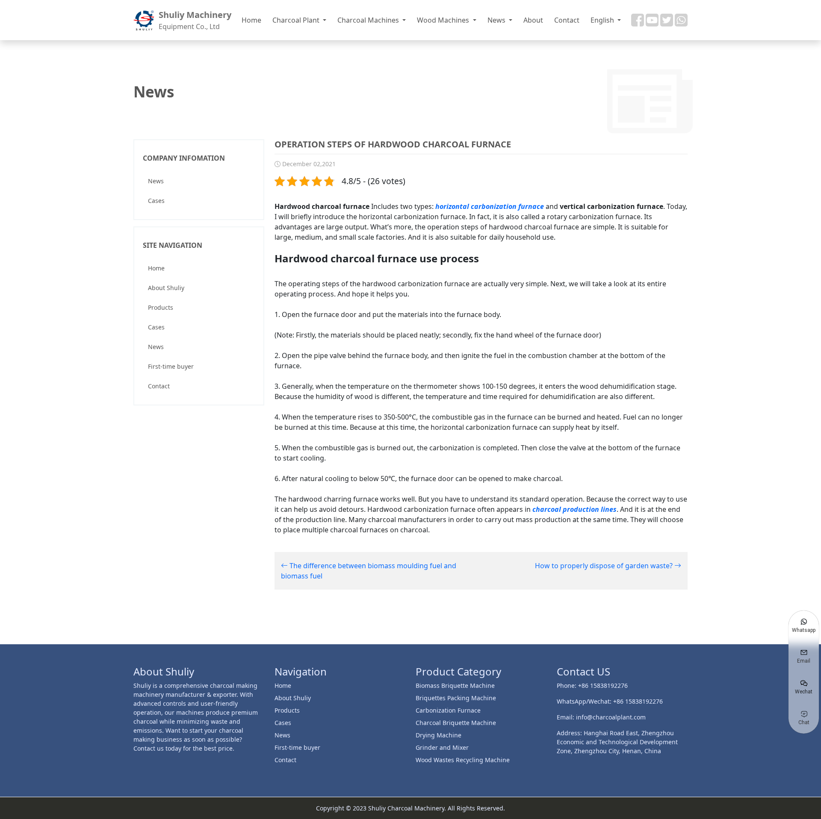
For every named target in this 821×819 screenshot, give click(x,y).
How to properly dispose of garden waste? (604, 565)
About (533, 20)
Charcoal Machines (369, 20)
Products (160, 307)
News (497, 20)
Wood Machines (444, 20)
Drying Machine (438, 735)
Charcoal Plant (296, 20)
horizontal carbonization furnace (489, 206)
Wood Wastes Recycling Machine (463, 760)
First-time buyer (171, 366)
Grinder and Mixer (442, 747)
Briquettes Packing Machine (456, 698)
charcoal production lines (574, 509)
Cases (156, 201)
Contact (566, 20)
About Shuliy (166, 288)
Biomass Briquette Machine (455, 685)
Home (251, 20)
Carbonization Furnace (448, 710)
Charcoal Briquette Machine (456, 723)
